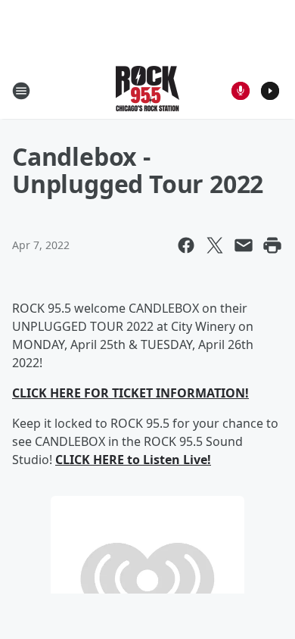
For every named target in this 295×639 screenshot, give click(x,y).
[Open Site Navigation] (21, 91)
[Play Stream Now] (270, 91)
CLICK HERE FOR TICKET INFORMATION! (130, 393)
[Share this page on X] (214, 245)
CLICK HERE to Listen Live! (133, 459)
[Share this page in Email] (243, 245)
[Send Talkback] (240, 91)
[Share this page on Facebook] (186, 245)
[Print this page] (272, 245)
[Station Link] (147, 90)
